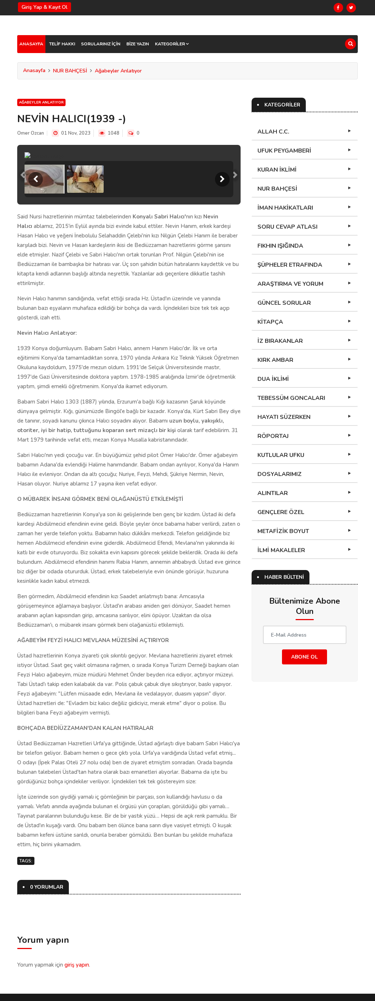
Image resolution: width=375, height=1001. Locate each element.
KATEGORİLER (170, 44)
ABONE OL (304, 656)
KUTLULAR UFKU (280, 455)
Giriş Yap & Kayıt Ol (44, 7)
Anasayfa (34, 70)
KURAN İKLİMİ (277, 170)
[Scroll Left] (35, 179)
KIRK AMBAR (275, 360)
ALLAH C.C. (273, 132)
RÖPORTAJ (273, 436)
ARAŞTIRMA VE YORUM (290, 284)
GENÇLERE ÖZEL (280, 512)
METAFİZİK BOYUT (283, 531)
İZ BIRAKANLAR (280, 341)
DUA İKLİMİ (273, 379)
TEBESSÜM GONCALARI (291, 398)
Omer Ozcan (30, 133)
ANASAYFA (31, 44)
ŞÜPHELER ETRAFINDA (289, 265)
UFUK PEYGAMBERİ (284, 151)
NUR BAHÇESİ (70, 70)
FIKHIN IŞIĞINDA (280, 246)
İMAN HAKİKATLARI (285, 208)
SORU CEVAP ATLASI (287, 227)
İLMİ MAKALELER (281, 550)
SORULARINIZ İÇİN (100, 44)
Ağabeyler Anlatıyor (118, 70)
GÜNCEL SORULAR (284, 303)
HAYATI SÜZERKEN (284, 417)
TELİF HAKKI (62, 44)
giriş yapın (76, 964)
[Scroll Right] (222, 179)
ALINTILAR (272, 493)
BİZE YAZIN (137, 44)
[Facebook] (338, 7)
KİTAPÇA (270, 322)
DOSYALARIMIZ (279, 474)
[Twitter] (351, 7)
